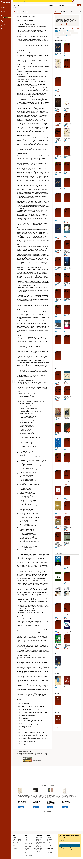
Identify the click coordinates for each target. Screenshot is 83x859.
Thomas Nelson (39, 848)
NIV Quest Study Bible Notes (58, 203)
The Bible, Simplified (57, 448)
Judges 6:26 (20, 741)
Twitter (48, 843)
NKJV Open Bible (58, 630)
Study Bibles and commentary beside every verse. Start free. (42, 1)
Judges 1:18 (20, 709)
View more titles (47, 811)
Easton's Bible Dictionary (57, 582)
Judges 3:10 (20, 717)
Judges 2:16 (20, 714)
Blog (14, 845)
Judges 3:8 (20, 715)
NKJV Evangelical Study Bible (58, 283)
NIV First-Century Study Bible (67, 172)
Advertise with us (28, 843)
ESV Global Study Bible (67, 109)
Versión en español (51, 850)
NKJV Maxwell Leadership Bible (67, 299)
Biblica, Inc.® (22, 754)
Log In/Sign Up (77, 1)
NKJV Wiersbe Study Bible (57, 330)
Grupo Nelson (39, 845)
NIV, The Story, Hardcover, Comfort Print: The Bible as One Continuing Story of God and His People (69, 797)
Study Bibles (59, 95)
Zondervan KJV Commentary (66, 543)
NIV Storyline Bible (67, 202)
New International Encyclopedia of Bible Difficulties (67, 397)
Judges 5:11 (20, 731)
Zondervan (38, 851)
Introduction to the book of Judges (58, 726)
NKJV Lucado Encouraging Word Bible (67, 283)
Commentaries (59, 405)
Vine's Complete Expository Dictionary (58, 645)
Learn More (70, 24)
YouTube (49, 845)
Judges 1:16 (20, 703)
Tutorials (26, 839)
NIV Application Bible (58, 69)
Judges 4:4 (20, 726)
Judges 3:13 (20, 718)
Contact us (26, 845)
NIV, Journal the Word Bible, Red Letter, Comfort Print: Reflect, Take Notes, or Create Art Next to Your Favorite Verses (40, 797)
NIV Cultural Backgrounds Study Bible (58, 172)
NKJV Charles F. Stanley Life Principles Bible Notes (67, 252)
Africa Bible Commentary (57, 418)
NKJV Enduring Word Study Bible (67, 268)
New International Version (22, 751)
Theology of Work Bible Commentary (67, 512)
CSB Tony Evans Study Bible (58, 109)
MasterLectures (39, 852)
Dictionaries (59, 553)
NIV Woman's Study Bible (66, 235)
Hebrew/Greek (64, 11)
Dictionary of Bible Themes (58, 566)
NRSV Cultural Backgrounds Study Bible (58, 345)
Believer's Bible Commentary (58, 433)
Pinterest (49, 840)
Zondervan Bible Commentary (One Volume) (67, 527)
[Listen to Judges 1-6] (27, 12)
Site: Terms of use (28, 854)
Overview (58, 712)
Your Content (70, 11)
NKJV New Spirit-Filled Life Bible (58, 315)
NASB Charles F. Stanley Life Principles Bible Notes (58, 140)
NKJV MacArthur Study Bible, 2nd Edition (58, 299)
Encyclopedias (59, 368)
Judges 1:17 (20, 704)
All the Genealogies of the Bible (58, 382)
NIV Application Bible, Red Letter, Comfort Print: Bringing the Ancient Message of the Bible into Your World (25, 797)
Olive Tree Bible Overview (58, 512)
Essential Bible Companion (67, 448)
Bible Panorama (67, 432)
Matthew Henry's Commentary (58, 497)
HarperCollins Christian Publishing (41, 843)
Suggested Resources (61, 40)
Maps (57, 673)
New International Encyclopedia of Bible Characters (58, 397)
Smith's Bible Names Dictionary (67, 631)
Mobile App (15, 842)
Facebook (49, 837)
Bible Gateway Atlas (57, 686)
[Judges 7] (52, 381)
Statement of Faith (17, 840)
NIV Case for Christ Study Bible (67, 156)
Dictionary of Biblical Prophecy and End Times (67, 566)
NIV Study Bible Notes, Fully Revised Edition (67, 53)
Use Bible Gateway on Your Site (29, 841)
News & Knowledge (17, 839)
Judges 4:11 (20, 727)
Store (14, 843)
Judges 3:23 (20, 724)
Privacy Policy (74, 854)
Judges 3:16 (20, 720)
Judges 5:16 (20, 734)
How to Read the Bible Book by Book (58, 480)
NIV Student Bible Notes (58, 219)
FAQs (25, 837)
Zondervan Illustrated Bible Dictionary (58, 88)
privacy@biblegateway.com (69, 855)
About (14, 837)
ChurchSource (39, 840)
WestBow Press (39, 849)
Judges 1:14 (20, 701)
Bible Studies (59, 653)
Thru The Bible (58, 526)
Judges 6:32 (20, 744)
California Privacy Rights (30, 848)
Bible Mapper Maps (66, 686)
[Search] (79, 5)
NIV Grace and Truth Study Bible (58, 53)
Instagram (49, 839)
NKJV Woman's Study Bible (66, 330)
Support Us (15, 848)
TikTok (48, 842)
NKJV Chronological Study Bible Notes (58, 268)
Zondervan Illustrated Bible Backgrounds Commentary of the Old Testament (67, 70)
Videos (57, 693)
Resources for (60, 28)
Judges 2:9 (20, 712)
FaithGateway (39, 837)
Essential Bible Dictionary (67, 582)
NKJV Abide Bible (58, 250)
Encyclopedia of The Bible (67, 382)
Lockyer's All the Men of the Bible (58, 597)
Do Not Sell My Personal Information (29, 850)
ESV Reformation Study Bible (58, 124)
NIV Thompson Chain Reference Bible (58, 235)
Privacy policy (27, 846)
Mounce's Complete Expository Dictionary (57, 615)
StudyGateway (39, 839)
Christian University (57, 706)
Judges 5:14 (20, 732)
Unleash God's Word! (37, 760)
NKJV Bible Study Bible (58, 666)
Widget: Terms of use (28, 855)
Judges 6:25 (20, 737)
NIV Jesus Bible (67, 187)
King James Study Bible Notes (67, 124)
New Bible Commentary (66, 497)
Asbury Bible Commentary (66, 418)
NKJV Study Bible (67, 314)
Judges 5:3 (20, 729)
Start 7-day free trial (61, 24)
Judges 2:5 (20, 711)
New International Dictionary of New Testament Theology (67, 615)
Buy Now (21, 807)
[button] (76, 1)
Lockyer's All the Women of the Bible (67, 597)
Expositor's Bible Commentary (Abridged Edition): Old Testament (58, 464)
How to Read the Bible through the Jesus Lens (67, 481)
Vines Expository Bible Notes (58, 362)
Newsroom (15, 847)
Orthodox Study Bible (67, 345)
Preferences (49, 852)
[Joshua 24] (13, 381)
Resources (57, 11)
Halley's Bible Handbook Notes (67, 463)
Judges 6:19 (20, 735)
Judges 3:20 (20, 721)
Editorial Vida (38, 846)
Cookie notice (27, 852)
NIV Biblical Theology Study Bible (58, 156)
